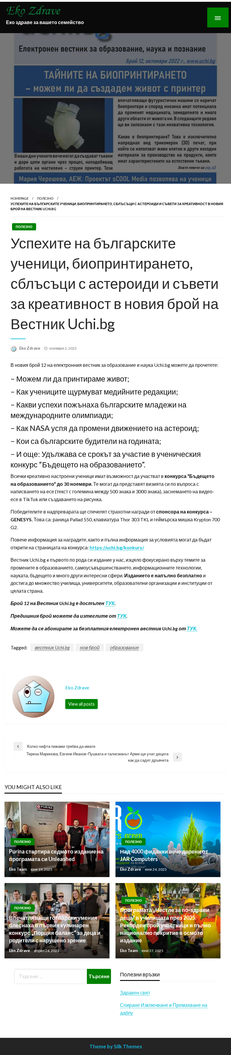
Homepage (20, 198)
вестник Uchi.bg (52, 647)
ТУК (110, 603)
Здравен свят (135, 992)
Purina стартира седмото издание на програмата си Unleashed (56, 855)
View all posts (81, 704)
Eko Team (18, 869)
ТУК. (192, 628)
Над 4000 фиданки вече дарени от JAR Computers (164, 855)
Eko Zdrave (30, 348)
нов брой (90, 647)
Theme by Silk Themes (115, 1046)
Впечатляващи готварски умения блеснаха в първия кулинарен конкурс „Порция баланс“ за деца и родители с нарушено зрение (54, 929)
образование (124, 647)
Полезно (45, 198)
